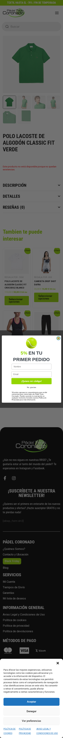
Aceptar (31, 701)
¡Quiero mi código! (31, 381)
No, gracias (31, 387)
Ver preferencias (31, 720)
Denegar (31, 711)
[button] (57, 663)
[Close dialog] (58, 338)
